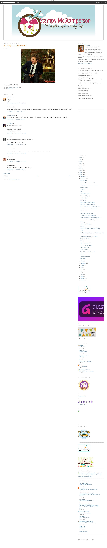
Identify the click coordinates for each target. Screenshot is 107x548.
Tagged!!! (82, 189)
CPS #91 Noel (83, 211)
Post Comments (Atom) (14, 179)
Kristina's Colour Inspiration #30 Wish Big (90, 228)
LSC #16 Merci (83, 180)
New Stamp (81, 356)
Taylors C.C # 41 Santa (85, 238)
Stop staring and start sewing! (86, 493)
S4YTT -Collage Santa (85, 193)
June (82, 269)
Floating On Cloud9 (84, 511)
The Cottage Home (83, 483)
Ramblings (10, 88)
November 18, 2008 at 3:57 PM (16, 111)
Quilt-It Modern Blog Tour (84, 517)
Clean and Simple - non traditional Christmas (90, 206)
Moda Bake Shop (83, 531)
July (82, 267)
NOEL (81, 230)
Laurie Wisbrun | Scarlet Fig (86, 521)
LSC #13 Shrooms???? (85, 243)
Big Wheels (83, 200)
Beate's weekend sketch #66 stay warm (89, 219)
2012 (80, 166)
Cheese (82, 241)
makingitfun (82, 488)
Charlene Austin (10, 115)
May (82, 272)
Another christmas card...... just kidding (89, 236)
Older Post (71, 176)
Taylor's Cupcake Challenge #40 (87, 252)
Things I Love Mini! (85, 256)
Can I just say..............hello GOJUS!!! (88, 209)
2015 (80, 159)
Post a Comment (6, 173)
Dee (80, 365)
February (83, 278)
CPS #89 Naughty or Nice (86, 245)
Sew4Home (82, 499)
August (82, 265)
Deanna (8, 137)
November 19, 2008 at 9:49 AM (16, 153)
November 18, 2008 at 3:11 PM (16, 103)
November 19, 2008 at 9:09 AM (16, 145)
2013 (80, 163)
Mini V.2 (82, 254)
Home (38, 176)
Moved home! (82, 527)
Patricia (81, 360)
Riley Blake (82, 516)
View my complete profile (85, 63)
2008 (80, 174)
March (82, 276)
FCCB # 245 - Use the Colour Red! (86, 371)
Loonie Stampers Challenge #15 (87, 202)
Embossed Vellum (83, 351)
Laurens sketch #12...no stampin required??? (90, 217)
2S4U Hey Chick (84, 187)
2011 (80, 168)
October (83, 261)
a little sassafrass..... (84, 249)
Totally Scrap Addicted (84, 369)
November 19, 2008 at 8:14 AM (16, 133)
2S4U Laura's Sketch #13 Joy (86, 213)
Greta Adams (9, 123)
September (83, 263)
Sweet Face (82, 258)
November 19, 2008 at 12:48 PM (16, 161)
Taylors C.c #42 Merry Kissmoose (88, 215)
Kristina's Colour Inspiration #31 (87, 204)
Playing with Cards (83, 355)
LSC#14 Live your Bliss (85, 224)
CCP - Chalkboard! (83, 366)
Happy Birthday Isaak (85, 196)
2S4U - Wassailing (84, 247)
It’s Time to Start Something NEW (86, 500)
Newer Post (5, 176)
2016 (80, 157)
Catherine (9, 157)
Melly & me (82, 526)
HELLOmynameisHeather (85, 504)
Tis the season (82, 346)
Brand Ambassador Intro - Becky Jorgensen (88, 489)
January (83, 280)
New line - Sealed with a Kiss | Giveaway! (87, 522)
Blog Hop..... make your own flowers (88, 185)
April (82, 274)
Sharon (81, 345)
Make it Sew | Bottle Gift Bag (85, 513)
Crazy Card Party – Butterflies (85, 361)
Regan (88, 45)
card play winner (81, 396)
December (83, 176)
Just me (82, 226)
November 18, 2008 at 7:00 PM (16, 119)
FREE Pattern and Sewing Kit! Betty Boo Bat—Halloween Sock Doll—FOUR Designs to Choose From (89, 507)
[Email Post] (19, 87)
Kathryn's (81, 350)
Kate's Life (9, 97)
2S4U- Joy (82, 222)
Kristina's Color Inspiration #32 (87, 183)
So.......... (82, 191)
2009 (80, 172)
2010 (80, 170)
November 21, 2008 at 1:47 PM (16, 169)
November (83, 178)
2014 (80, 161)
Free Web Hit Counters (83, 405)
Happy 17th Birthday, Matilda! (85, 484)
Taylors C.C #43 (84, 198)
